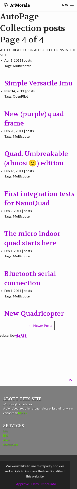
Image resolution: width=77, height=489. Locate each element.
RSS (5, 435)
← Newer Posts (40, 325)
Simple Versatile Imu (38, 83)
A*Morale (19, 5)
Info (5, 431)
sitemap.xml (10, 444)
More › (22, 413)
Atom (6, 440)
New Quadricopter (34, 313)
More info (48, 484)
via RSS (21, 335)
